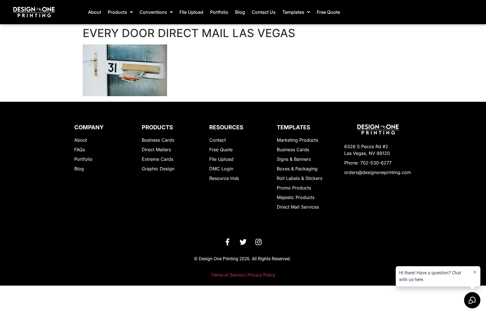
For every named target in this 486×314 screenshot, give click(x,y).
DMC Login (221, 168)
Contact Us (264, 12)
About (94, 12)
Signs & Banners (294, 159)
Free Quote (328, 12)
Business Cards (158, 140)
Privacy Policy (261, 275)
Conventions (153, 12)
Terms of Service (227, 275)
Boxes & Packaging (297, 168)
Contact (217, 140)
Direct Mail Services (298, 207)
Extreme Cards (157, 159)
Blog (240, 12)
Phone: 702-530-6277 (368, 163)
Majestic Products (295, 197)
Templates (293, 12)
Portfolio (219, 12)
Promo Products (294, 188)
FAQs (79, 149)
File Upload (191, 12)
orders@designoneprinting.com (377, 172)
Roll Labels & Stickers (299, 178)
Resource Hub (224, 178)
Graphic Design (158, 168)
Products (117, 12)
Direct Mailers (156, 149)
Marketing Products (297, 140)
